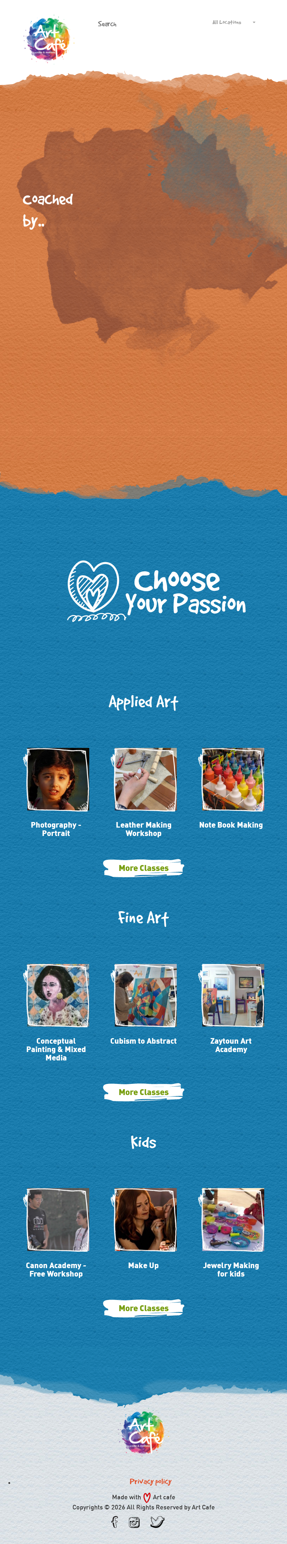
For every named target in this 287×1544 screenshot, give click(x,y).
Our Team (198, 49)
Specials (177, 49)
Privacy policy (151, 1481)
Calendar (239, 49)
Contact (259, 49)
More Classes (144, 868)
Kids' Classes (154, 49)
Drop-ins (219, 49)
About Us (97, 49)
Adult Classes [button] (122, 49)
